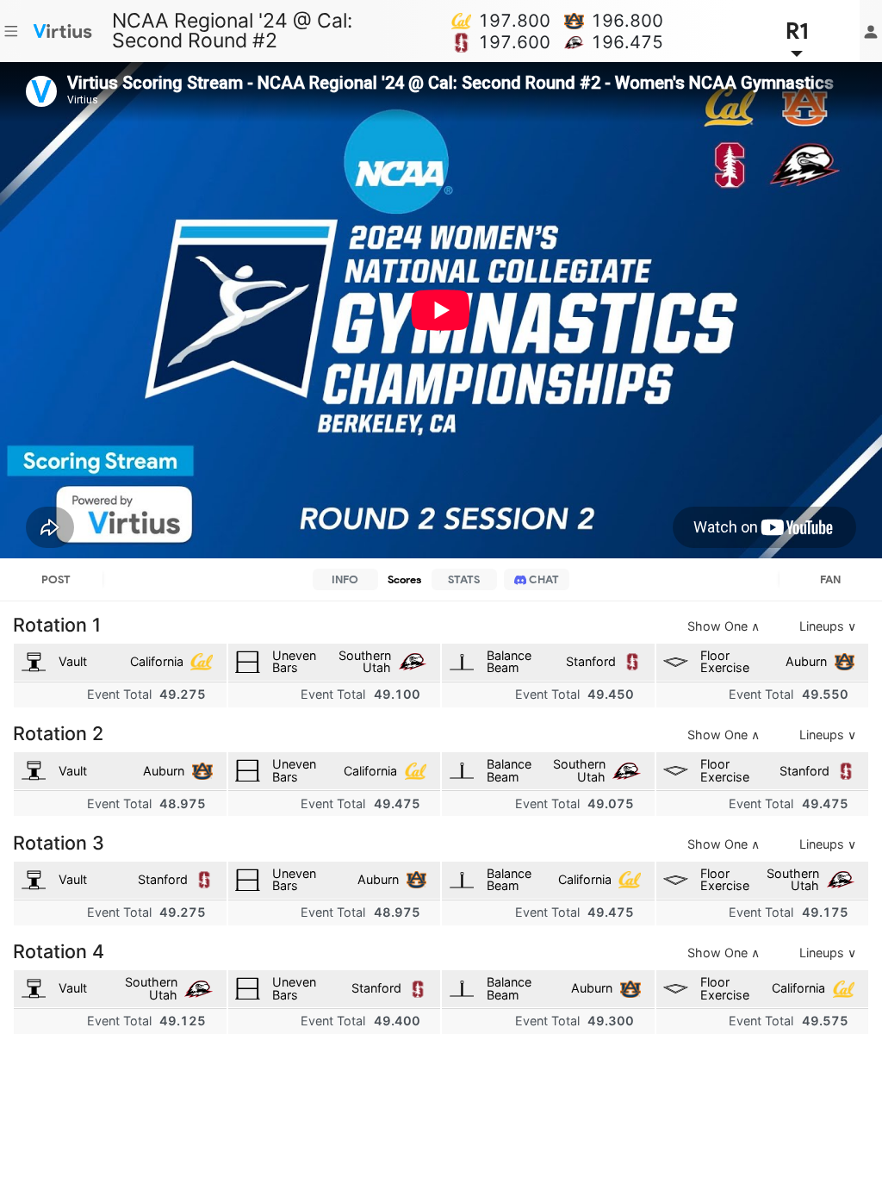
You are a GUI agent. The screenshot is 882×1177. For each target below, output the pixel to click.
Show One (723, 626)
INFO (345, 579)
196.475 (627, 42)
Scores (404, 579)
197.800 (514, 20)
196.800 (627, 20)
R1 (797, 31)
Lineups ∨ (827, 626)
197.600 (514, 42)
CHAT (542, 579)
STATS (464, 579)
